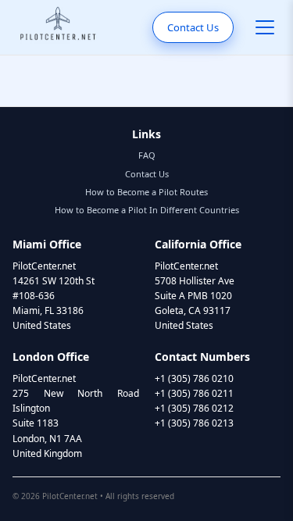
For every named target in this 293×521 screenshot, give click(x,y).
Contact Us (193, 27)
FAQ (146, 155)
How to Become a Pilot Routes (146, 192)
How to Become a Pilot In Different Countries (147, 210)
